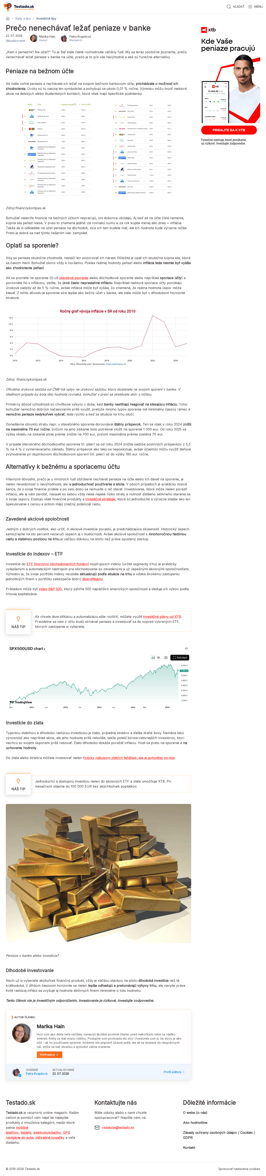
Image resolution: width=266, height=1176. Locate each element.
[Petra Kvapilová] (16, 1072)
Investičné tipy (46, 18)
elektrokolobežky (47, 1132)
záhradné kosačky (49, 1137)
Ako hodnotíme (195, 1122)
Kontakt (189, 1147)
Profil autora (47, 1054)
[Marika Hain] (22, 1033)
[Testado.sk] (18, 6)
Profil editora (172, 1072)
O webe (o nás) (195, 1112)
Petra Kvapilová (36, 1073)
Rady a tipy (23, 18)
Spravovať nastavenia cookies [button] (239, 1169)
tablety (26, 1132)
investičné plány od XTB (162, 617)
